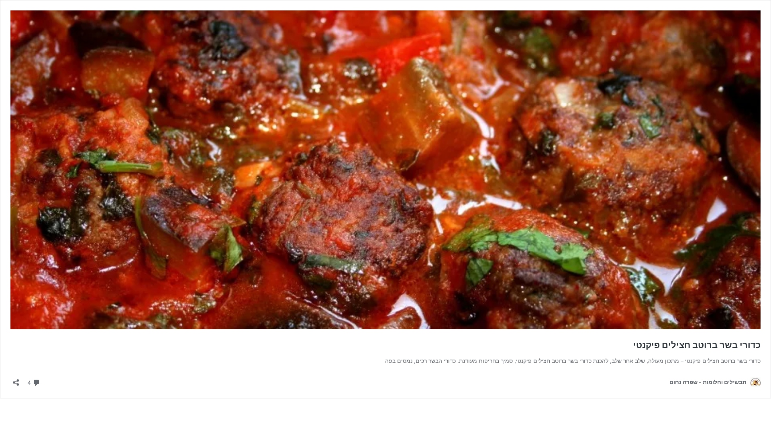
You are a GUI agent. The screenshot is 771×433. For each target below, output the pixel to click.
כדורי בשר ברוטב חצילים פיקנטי (697, 345)
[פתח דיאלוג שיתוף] (16, 380)
